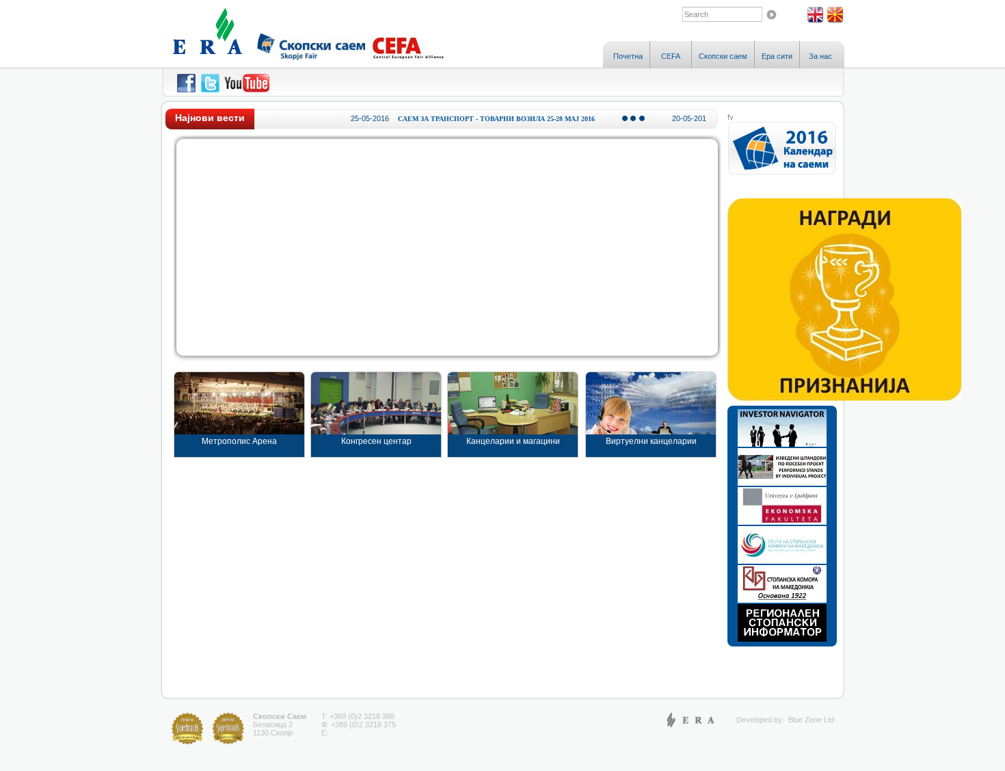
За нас (820, 56)
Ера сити (777, 56)
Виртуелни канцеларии (651, 441)
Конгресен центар (376, 441)
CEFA (670, 56)
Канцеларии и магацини (513, 441)
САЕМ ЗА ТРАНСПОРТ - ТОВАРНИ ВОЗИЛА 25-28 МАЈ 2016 (477, 118)
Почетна (628, 56)
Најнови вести (210, 117)
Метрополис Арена (239, 441)
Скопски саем (723, 56)
